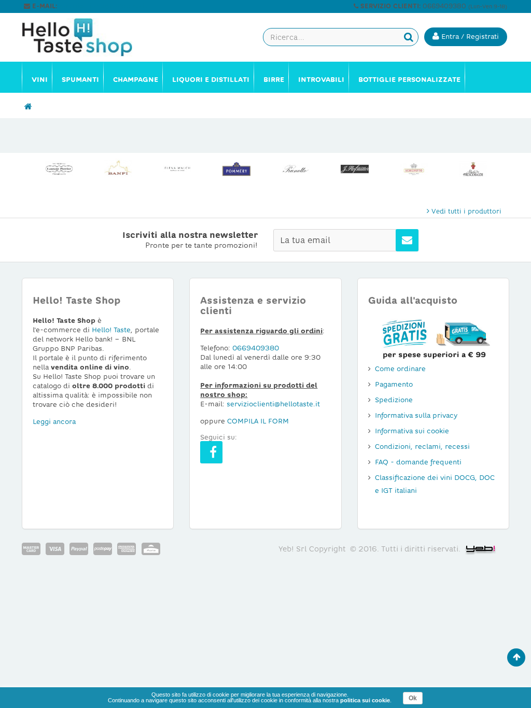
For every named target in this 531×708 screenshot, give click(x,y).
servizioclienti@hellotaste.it (103, 6)
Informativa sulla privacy (416, 415)
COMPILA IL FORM (258, 421)
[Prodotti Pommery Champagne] (236, 169)
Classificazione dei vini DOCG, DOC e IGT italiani (435, 484)
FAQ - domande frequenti (418, 462)
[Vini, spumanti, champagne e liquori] (28, 107)
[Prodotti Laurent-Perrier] (59, 169)
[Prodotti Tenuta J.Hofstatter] (355, 169)
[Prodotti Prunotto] (296, 169)
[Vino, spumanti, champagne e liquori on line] (77, 37)
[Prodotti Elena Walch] (177, 169)
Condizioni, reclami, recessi (422, 446)
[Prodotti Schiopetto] (414, 169)
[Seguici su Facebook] (211, 452)
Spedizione (394, 400)
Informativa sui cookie (412, 431)
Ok (413, 698)
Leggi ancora (54, 422)
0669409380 (255, 348)
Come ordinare (400, 369)
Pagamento (394, 384)
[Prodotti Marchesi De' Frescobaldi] (473, 169)
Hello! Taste (111, 330)
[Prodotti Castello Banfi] (118, 169)
